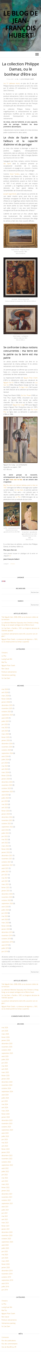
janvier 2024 (6, 779)
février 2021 (5, 887)
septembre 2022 (7, 827)
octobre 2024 (6, 750)
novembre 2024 (7, 747)
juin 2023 (5, 801)
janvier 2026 (6, 702)
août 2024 (5, 756)
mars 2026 (5, 696)
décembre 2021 (7, 855)
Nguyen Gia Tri (8, 383)
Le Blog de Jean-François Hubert (20, 24)
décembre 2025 (7, 705)
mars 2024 (5, 772)
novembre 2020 (7, 897)
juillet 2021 (5, 871)
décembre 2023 (7, 782)
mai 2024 (5, 766)
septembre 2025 (7, 715)
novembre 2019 (7, 935)
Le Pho (18, 497)
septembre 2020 (7, 903)
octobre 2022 (6, 823)
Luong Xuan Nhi (7, 659)
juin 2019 (5, 951)
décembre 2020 (7, 894)
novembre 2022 (7, 820)
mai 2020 (5, 916)
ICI (10, 556)
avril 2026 (5, 692)
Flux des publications (9, 1341)
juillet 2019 (5, 948)
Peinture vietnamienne (9, 672)
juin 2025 (5, 724)
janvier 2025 (6, 740)
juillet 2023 (5, 798)
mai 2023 (5, 804)
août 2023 (5, 795)
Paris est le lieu (16, 480)
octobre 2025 (6, 712)
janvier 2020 (6, 929)
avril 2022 (5, 843)
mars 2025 (5, 734)
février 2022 (5, 849)
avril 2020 (5, 919)
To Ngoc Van (23, 387)
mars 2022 (5, 846)
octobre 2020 (6, 900)
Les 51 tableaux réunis (12, 83)
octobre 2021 (6, 862)
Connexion (5, 1337)
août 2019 (5, 945)
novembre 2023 (7, 785)
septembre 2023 (7, 792)
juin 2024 (5, 763)
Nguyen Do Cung (18, 405)
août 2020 (5, 907)
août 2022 (5, 830)
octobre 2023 (6, 788)
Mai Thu (4, 662)
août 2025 (5, 718)
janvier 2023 (6, 814)
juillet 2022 (5, 833)
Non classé (5, 669)
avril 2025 (5, 731)
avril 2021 (5, 881)
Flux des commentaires (9, 1344)
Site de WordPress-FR (9, 1347)
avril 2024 (5, 769)
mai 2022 (5, 839)
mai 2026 (5, 689)
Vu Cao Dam (19, 490)
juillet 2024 (5, 760)
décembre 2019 (7, 932)
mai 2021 (5, 878)
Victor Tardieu (15, 174)
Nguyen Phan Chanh (31, 378)
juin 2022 (5, 836)
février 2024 (5, 776)
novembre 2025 (7, 708)
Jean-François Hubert (27, 79)
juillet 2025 (5, 721)
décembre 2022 (7, 817)
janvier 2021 (6, 891)
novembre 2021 (7, 859)
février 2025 (5, 737)
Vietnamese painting (8, 675)
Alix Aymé (7, 164)
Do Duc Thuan (26, 395)
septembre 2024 (7, 753)
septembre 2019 (7, 942)
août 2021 (5, 868)
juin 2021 (5, 875)
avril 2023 (5, 807)
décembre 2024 (7, 744)
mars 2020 (5, 923)
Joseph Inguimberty (10, 194)
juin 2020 (5, 913)
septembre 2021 (7, 865)
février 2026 (5, 699)
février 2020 (5, 926)
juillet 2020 (5, 910)
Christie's (12, 563)
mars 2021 (5, 884)
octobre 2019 (6, 939)
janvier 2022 (6, 852)
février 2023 (5, 811)
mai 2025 (5, 728)
